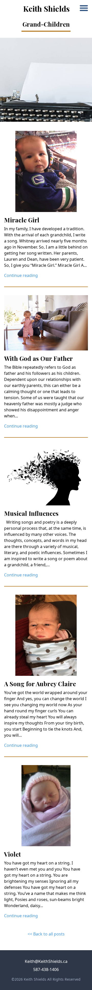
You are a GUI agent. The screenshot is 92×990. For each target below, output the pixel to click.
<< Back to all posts (46, 934)
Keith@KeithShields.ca (46, 961)
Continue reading (21, 275)
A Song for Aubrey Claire (40, 684)
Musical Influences (31, 513)
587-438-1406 (46, 969)
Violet (12, 854)
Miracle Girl (21, 220)
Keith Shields (46, 9)
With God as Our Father (38, 358)
